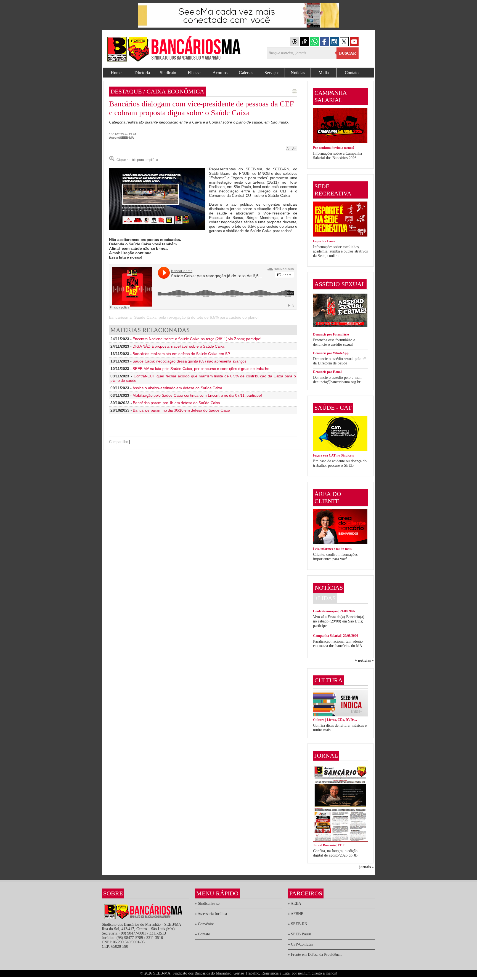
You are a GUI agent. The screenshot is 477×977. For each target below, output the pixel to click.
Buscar (347, 53)
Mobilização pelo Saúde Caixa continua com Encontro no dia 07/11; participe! (197, 395)
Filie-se (194, 72)
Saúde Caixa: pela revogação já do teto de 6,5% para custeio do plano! (196, 317)
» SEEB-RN (297, 924)
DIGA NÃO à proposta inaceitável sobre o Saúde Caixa (178, 346)
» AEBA (294, 903)
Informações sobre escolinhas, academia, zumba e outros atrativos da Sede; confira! (340, 251)
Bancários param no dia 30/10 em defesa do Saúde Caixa (181, 410)
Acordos (220, 72)
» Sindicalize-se (207, 903)
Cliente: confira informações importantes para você (335, 556)
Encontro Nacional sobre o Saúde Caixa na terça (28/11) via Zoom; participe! (196, 339)
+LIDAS (325, 598)
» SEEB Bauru (299, 934)
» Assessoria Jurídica (211, 914)
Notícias (298, 72)
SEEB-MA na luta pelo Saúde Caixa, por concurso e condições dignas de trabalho (200, 368)
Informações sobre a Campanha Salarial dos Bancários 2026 (337, 155)
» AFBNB (295, 914)
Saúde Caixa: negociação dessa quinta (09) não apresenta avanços (189, 361)
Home (116, 72)
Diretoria (142, 72)
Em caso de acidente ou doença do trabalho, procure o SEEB (340, 463)
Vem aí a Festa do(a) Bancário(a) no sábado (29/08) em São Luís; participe (338, 621)
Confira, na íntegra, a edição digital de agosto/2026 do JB (335, 853)
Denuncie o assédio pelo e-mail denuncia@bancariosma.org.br (337, 379)
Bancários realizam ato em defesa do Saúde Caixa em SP (181, 353)
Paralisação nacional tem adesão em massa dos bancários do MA (338, 643)
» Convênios (204, 924)
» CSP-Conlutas (300, 944)
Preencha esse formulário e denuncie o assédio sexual (334, 342)
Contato (352, 72)
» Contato (202, 934)
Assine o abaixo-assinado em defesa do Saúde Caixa (177, 388)
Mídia (324, 72)
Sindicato (168, 72)
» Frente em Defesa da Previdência (315, 954)
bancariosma (120, 317)
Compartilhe (118, 442)
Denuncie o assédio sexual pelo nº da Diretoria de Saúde (339, 361)
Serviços (271, 72)
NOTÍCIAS (329, 587)
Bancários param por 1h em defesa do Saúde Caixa (176, 403)
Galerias (246, 72)
